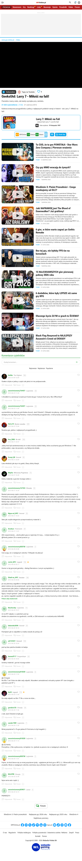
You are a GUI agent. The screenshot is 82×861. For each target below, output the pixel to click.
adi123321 (12, 641)
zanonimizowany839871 (16, 789)
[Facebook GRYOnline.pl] (22, 825)
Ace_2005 (11, 439)
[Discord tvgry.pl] (65, 825)
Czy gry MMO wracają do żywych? (41, 173)
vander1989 (12, 723)
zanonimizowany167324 (16, 488)
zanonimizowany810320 (16, 672)
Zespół (71, 833)
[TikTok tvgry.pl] (58, 825)
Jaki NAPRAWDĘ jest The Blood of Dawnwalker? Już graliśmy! (41, 215)
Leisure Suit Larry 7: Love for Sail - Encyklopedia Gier (41, 122)
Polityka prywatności (39, 833)
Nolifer (10, 375)
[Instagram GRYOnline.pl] (26, 825)
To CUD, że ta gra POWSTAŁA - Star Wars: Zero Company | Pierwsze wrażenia (41, 151)
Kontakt (37, 836)
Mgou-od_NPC (13, 513)
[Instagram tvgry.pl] (62, 825)
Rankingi (30, 7)
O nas (5, 833)
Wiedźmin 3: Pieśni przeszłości (15, 814)
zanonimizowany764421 (16, 391)
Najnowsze (33, 368)
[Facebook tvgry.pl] (69, 825)
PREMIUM (6, 7)
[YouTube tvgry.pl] (54, 825)
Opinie (55, 7)
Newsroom (17, 7)
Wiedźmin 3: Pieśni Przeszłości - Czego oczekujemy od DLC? (41, 194)
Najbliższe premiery (41, 818)
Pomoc (44, 836)
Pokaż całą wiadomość (9, 599)
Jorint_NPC (12, 562)
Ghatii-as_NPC (13, 577)
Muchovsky (12, 608)
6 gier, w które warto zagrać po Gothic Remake (41, 236)
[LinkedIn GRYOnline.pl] (41, 825)
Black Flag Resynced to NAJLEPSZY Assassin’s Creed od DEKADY (41, 343)
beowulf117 (12, 656)
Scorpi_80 (11, 457)
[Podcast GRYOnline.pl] (37, 825)
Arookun (11, 529)
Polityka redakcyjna (24, 833)
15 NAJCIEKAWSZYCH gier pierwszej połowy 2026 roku (41, 279)
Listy (39, 7)
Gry (24, 7)
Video (70, 7)
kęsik (10, 692)
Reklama (64, 833)
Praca (77, 833)
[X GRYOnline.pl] (29, 825)
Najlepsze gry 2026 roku (38, 814)
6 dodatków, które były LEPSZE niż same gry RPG (41, 300)
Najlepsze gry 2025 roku (58, 814)
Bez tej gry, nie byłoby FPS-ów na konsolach (41, 258)
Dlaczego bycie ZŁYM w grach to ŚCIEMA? (41, 321)
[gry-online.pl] (41, 3)
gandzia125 (12, 708)
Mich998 (11, 774)
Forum (77, 7)
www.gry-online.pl (8, 40)
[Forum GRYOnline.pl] (44, 825)
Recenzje (47, 7)
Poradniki (63, 7)
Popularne (49, 368)
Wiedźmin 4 (73, 814)
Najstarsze (41, 368)
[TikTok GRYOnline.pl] (33, 825)
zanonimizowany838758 (16, 547)
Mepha (10, 473)
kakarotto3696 (13, 625)
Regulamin (12, 833)
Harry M (11, 424)
